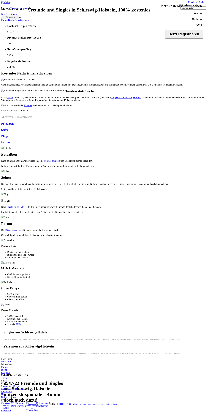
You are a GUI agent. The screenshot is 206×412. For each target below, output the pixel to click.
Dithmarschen (34, 339)
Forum (4, 20)
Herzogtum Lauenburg (84, 339)
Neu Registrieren (9, 14)
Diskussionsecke (13, 230)
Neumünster (23, 339)
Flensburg (44, 339)
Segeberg (172, 339)
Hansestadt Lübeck (67, 339)
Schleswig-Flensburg (118, 339)
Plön (129, 339)
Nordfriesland (54, 339)
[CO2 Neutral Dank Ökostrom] (6, 410)
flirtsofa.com (65, 404)
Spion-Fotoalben (52, 161)
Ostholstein (136, 339)
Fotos (17, 20)
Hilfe (18, 324)
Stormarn (97, 339)
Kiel (178, 339)
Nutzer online (11, 17)
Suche (10, 97)
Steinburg (163, 339)
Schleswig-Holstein (10, 339)
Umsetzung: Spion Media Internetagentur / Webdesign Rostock (96, 404)
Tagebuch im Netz (15, 207)
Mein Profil (6, 361)
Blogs (11, 20)
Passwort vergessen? (20, 8)
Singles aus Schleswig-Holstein (126, 97)
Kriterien (28, 105)
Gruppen (24, 20)
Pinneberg (105, 339)
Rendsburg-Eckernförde (150, 339)
